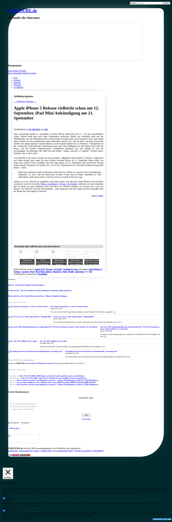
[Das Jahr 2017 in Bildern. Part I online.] (22, 341)
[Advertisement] (45, 127)
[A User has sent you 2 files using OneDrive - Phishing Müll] (29, 317)
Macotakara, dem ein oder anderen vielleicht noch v (75, 256)
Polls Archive (15, 428)
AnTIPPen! (18, 87)
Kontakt (17, 80)
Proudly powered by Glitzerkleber (89, 451)
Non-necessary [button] (9, 508)
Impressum (12, 451)
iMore (100, 196)
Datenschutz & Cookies (29, 451)
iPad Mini (39, 272)
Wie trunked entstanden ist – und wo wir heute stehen (69, 306)
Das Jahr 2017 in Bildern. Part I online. (53, 341)
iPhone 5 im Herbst (68, 184)
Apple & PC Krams (44, 269)
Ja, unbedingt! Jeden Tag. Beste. (24, 404)
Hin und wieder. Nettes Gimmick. (25, 407)
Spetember (80, 272)
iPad (32, 272)
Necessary (10, 498)
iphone (49, 272)
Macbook (57, 272)
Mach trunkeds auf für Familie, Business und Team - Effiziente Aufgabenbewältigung (37, 296)
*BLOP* (17, 85)
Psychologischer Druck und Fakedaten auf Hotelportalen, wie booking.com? (91, 351)
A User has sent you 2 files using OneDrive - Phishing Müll (73, 317)
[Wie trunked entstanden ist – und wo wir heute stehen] (28, 307)
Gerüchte (58, 269)
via (80, 177)
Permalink (42, 274)
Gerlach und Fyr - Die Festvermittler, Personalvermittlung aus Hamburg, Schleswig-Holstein (39, 290)
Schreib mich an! (29, 360)
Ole (46, 129)
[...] (115, 312)
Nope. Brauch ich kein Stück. (23, 409)
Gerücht (25, 272)
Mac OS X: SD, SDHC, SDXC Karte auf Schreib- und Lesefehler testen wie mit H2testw (52, 376)
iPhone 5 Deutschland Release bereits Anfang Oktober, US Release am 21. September (43, 264)
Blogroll (17, 82)
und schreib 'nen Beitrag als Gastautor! (40, 363)
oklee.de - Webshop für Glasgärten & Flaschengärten (26, 285)
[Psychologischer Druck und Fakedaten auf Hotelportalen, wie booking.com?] (35, 351)
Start (15, 78)
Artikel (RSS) (46, 451)
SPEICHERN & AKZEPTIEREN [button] (17, 518)
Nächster (31, 101)
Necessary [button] (7, 496)
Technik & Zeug (70, 269)
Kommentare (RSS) (64, 451)
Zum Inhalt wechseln (17, 71)
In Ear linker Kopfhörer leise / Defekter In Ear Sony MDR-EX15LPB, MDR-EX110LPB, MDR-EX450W (56, 382)
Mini (64, 272)
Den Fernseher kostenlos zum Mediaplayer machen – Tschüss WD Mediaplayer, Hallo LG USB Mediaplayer (57, 380)
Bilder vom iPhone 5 (50, 184)
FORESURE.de (22, 10)
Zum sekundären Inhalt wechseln (22, 73)
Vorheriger (19, 101)
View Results (86, 419)
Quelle (71, 272)
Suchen (133, 3)
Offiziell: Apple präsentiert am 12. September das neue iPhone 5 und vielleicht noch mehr (27, 264)
